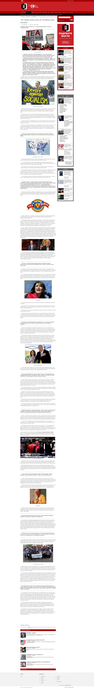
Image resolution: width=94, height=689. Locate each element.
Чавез (43, 14)
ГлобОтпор (28, 16)
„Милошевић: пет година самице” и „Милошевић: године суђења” (68, 189)
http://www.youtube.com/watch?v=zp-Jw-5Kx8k (45, 431)
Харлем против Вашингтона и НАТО (33, 647)
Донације (27, 687)
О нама (25, 687)
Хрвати (50, 14)
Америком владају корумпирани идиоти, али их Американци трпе (38, 661)
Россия (42, 677)
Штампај (36, 24)
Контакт (31, 687)
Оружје (58, 677)
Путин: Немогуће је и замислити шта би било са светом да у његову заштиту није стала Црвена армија (68, 131)
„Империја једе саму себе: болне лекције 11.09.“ (35, 654)
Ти (57, 680)
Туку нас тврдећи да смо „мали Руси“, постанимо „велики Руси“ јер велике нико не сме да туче (68, 68)
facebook (70, 20)
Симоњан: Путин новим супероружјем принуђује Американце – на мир (68, 157)
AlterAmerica (34, 16)
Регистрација (71, 0)
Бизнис (42, 679)
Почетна (23, 16)
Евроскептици (29, 14)
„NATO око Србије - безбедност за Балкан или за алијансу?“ (68, 145)
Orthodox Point (59, 681)
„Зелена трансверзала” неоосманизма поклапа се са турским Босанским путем (68, 181)
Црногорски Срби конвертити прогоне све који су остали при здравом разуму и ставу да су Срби (68, 77)
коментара (31, 24)
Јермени (60, 14)
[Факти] (32, 6)
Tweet (29, 627)
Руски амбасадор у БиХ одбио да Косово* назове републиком (68, 117)
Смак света (43, 680)
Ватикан (57, 14)
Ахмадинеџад (46, 14)
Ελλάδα (40, 14)
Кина (33, 14)
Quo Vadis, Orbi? (23, 14)
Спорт (42, 681)
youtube (72, 20)
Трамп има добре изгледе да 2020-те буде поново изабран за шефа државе (68, 84)
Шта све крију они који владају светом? (68, 196)
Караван (42, 682)
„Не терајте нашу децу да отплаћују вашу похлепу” (36, 639)
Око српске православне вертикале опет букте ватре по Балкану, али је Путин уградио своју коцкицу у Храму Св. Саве (68, 60)
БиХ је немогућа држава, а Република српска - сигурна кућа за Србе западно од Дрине (68, 173)
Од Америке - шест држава (31, 632)
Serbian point (43, 676)
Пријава (68, 0)
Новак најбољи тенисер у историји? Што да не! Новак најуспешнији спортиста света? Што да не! (68, 52)
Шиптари (53, 14)
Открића (58, 679)
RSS (23, 0)
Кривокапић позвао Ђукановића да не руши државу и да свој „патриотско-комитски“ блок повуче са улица (68, 100)
